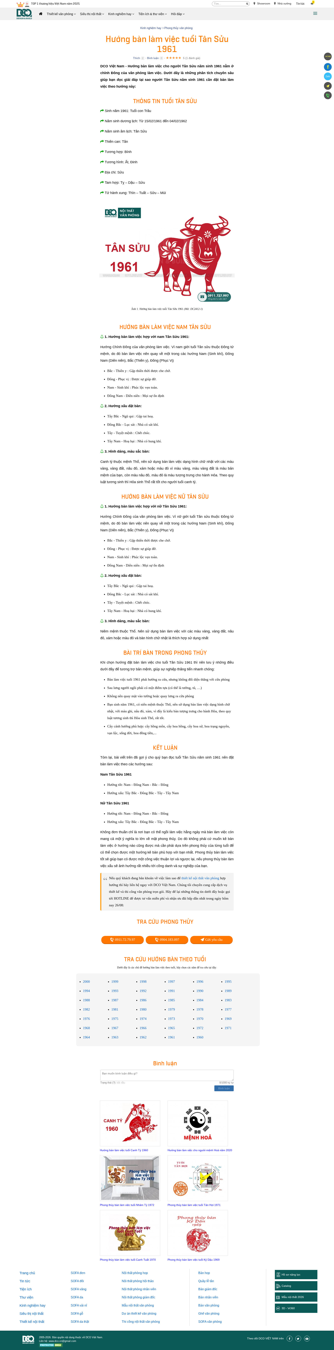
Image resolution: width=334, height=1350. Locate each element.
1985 (171, 1000)
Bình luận (153, 58)
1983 (228, 1000)
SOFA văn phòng (210, 1321)
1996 (199, 981)
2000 (86, 981)
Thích (136, 58)
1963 (114, 1037)
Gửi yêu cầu (213, 940)
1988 (86, 1000)
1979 (171, 1009)
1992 (143, 991)
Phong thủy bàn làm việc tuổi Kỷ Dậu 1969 (194, 1259)
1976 (86, 1019)
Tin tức (300, 4)
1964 (86, 1037)
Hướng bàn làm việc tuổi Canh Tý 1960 (124, 1150)
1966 (143, 1028)
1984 (199, 1000)
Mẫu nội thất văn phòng (138, 1305)
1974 (143, 1019)
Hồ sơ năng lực (291, 1274)
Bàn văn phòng (208, 1305)
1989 (228, 991)
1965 (171, 1028)
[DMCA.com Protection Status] (51, 1345)
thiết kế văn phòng (143, 1313)
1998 (143, 981)
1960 (199, 1037)
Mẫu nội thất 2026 (293, 1297)
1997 (171, 981)
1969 (228, 1019)
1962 (143, 1037)
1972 (199, 1028)
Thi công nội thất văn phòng (141, 1321)
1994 (86, 991)
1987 (114, 1000)
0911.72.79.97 (124, 940)
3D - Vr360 (288, 1308)
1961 (171, 1037)
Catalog (286, 1285)
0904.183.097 (169, 940)
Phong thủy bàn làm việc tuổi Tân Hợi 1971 (194, 1204)
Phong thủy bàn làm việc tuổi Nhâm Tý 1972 (127, 1204)
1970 (199, 1019)
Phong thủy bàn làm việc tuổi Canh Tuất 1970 (128, 1259)
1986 (143, 1000)
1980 (143, 1009)
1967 (114, 1028)
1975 (114, 1019)
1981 (114, 1009)
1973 (171, 1019)
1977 (228, 1009)
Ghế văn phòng (208, 1313)
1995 (228, 981)
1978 (199, 1009)
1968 (86, 1028)
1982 (86, 1009)
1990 (199, 991)
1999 (114, 981)
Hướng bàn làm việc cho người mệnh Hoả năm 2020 (200, 1150)
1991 (171, 991)
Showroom (263, 3)
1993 (114, 991)
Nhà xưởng (284, 3)
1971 (228, 1028)
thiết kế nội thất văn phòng (200, 878)
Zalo (327, 76)
